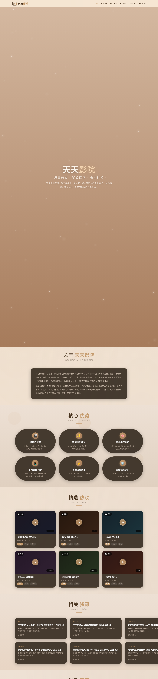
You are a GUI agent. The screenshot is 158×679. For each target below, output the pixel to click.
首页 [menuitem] (96, 3)
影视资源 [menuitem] (104, 3)
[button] (35, 522)
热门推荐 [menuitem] (113, 3)
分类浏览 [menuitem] (123, 3)
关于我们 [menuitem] (133, 3)
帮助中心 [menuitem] (142, 3)
